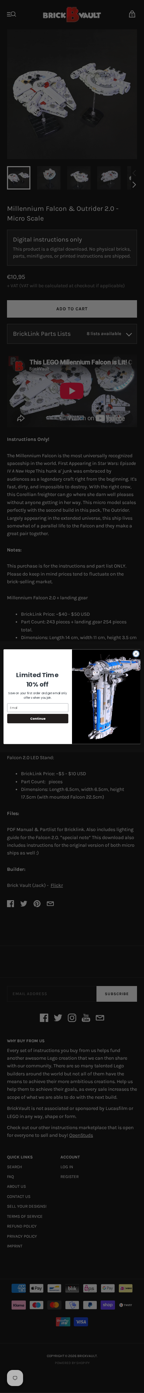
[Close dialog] (136, 654)
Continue (37, 718)
